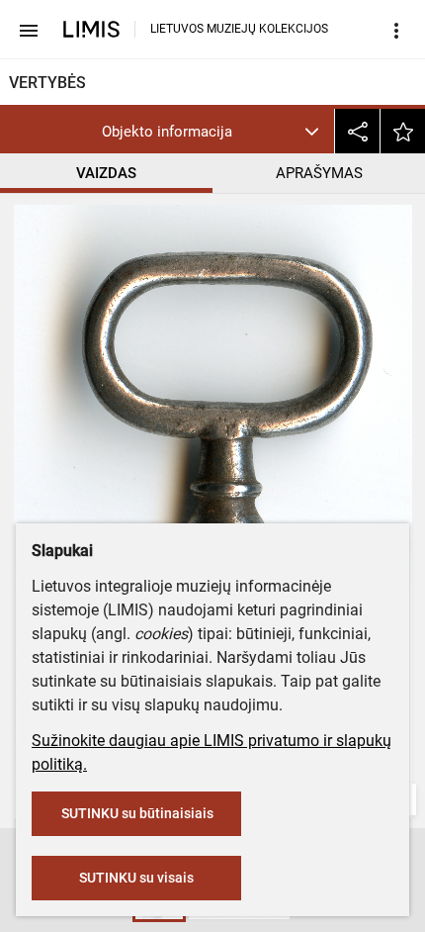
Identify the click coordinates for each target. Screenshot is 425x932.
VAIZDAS (106, 173)
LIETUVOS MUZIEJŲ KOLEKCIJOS (239, 29)
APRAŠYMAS (319, 173)
